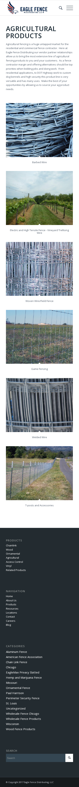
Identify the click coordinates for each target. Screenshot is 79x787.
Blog (8, 625)
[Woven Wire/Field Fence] (39, 269)
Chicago (11, 667)
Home (9, 596)
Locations (11, 612)
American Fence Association (24, 657)
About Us (11, 600)
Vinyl (9, 566)
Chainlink (11, 545)
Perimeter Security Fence (23, 698)
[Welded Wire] (39, 405)
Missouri (11, 683)
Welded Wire (39, 437)
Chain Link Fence (16, 662)
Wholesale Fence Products (23, 719)
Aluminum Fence (16, 652)
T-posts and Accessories (39, 505)
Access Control (14, 562)
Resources (12, 608)
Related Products (16, 570)
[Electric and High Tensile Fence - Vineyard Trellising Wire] (39, 198)
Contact (10, 616)
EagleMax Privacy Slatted (22, 672)
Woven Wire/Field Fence (39, 301)
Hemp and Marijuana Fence (24, 677)
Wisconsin (12, 724)
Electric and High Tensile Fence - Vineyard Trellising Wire (39, 231)
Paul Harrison (15, 693)
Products (11, 604)
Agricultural (12, 557)
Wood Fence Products (20, 729)
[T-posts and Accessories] (39, 473)
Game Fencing (39, 369)
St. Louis (11, 703)
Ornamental (13, 553)
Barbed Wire (39, 162)
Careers (10, 621)
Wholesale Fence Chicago (22, 713)
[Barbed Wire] (39, 130)
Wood (9, 549)
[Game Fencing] (39, 337)
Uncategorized (16, 708)
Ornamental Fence (18, 688)
